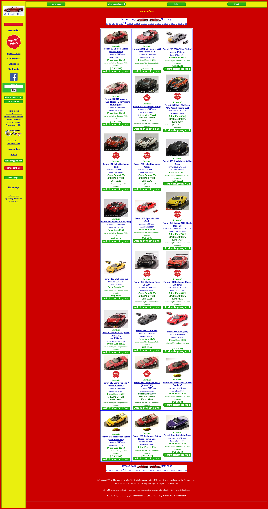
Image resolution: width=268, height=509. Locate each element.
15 (132, 24)
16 (135, 24)
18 (139, 24)
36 (181, 24)
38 (186, 24)
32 (172, 24)
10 (120, 24)
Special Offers (13, 53)
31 (169, 24)
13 (128, 24)
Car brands (13, 69)
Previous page (128, 19)
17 (137, 24)
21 (146, 24)
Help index (14, 111)
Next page (166, 19)
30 (167, 24)
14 (130, 24)
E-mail (14, 154)
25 (155, 24)
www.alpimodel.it (13, 143)
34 (176, 24)
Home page (13, 187)
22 (149, 24)
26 (158, 24)
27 (160, 24)
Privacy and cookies (14, 125)
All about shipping (13, 119)
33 (174, 24)
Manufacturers (13, 59)
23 (151, 24)
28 (162, 24)
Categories (14, 64)
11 (122, 24)
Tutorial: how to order (14, 114)
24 (153, 24)
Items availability (13, 122)
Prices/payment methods (13, 116)
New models (14, 30)
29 (165, 24)
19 (142, 24)
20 (144, 24)
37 (183, 24)
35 (179, 24)
